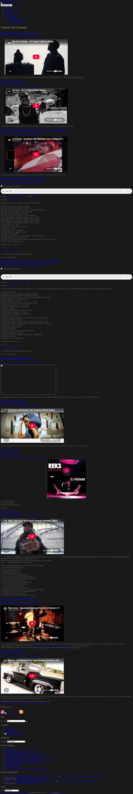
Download (24, 196)
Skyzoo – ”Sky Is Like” (12, 765)
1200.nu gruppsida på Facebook (14, 732)
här (99, 397)
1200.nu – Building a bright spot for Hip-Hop (15, 792)
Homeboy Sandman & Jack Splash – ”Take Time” (20, 749)
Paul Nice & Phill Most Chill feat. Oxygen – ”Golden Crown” (24, 758)
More (13, 200)
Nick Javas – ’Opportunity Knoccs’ (18, 599)
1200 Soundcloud (10, 730)
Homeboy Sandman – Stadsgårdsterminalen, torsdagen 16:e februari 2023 (84, 776)
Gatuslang (15, 734)
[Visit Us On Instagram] (3, 713)
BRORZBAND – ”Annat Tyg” (14, 763)
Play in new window (13, 196)
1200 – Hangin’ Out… (12, 12)
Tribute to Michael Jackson (17, 21)
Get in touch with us (11, 16)
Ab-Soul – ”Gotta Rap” (12, 81)
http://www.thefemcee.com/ (9, 449)
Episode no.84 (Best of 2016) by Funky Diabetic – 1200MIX (77, 781)
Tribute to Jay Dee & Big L (17, 19)
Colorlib (49, 792)
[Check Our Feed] (21, 713)
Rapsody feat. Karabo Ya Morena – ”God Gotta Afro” (21, 752)
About (7, 14)
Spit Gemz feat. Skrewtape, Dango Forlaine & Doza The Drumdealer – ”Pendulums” (31, 759)
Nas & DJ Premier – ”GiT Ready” (18, 32)
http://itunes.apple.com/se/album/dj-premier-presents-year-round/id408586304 (25, 703)
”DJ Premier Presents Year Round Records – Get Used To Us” (51, 646)
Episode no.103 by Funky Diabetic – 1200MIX (31, 778)
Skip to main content (7, 1)
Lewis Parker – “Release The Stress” (28, 783)
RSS (8, 200)
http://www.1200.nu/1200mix (10, 251)
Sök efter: (4, 721)
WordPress (62, 792)
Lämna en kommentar (35, 37)
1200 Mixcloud (9, 728)
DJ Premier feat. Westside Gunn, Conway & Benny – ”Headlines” (33, 130)
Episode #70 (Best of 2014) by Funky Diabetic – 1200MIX (29, 261)
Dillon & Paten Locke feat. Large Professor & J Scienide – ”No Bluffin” (27, 768)
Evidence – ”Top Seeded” (13, 766)
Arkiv (2, 790)
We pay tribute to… (11, 17)
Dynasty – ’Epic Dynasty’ (13, 401)
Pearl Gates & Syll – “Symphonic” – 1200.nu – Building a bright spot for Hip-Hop (30, 781)
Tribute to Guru (13, 23)
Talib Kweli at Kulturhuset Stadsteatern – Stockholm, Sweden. (24, 761)
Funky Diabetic (23, 37)
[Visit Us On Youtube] (12, 713)
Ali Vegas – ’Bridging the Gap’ (16, 358)
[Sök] (26, 721)
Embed (36, 196)
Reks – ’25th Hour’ (10, 453)
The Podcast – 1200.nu (12, 10)
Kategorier (4, 741)
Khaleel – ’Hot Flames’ (12, 651)
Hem (6, 9)
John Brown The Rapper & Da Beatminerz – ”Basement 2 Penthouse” (26, 754)
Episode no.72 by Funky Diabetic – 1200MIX (23, 179)
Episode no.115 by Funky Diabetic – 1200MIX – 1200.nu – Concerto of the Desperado (32, 776)
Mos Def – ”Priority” (11, 751)
